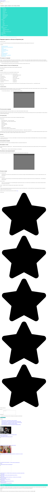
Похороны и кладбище (5, 25)
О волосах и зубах (5, 12)
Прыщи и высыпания (5, 15)
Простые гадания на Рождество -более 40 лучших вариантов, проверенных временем (11, 424)
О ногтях (4, 13)
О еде (3, 21)
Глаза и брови (4, 10)
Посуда (3, 24)
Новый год (4, 28)
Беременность (4, 17)
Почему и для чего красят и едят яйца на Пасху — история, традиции (8, 445)
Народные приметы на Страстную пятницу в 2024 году (6, 436)
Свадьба (4, 30)
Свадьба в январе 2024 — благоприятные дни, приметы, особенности (9, 423)
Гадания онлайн (3, 32)
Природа (3, 26)
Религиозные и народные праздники (7, 31)
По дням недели (4, 35)
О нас (2, 484)
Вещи (3, 22)
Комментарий (1, 414)
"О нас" (17, 190)
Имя (0, 409)
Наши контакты (3, 485)
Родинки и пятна (5, 16)
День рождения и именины (6, 29)
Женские (4, 18)
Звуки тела (4, 11)
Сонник (2, 34)
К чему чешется (4, 9)
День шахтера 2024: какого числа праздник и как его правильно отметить (8, 434)
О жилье (4, 23)
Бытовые (3, 19)
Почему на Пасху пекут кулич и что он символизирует (6, 464)
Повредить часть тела (5, 14)
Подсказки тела (3, 7)
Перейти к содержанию (3, 0)
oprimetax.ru (1, 3)
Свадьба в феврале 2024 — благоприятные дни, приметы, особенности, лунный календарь (12, 422)
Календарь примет (4, 33)
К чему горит (4, 8)
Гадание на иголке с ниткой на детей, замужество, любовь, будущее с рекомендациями (11, 421)
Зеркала (4, 20)
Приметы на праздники (4, 27)
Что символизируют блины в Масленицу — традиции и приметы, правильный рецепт (10, 462)
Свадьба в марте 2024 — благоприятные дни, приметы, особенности (9, 420)
